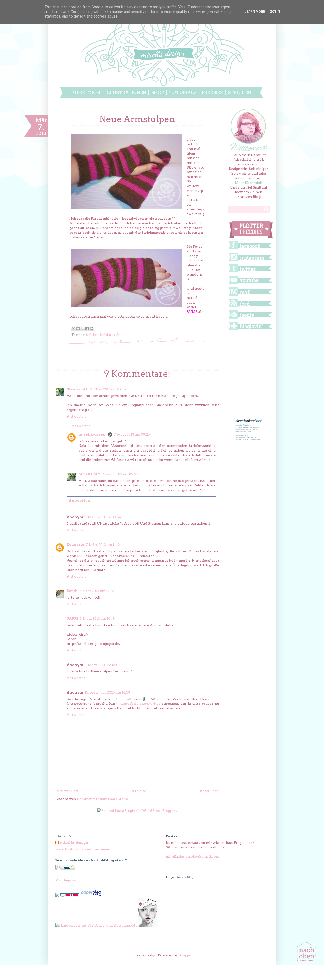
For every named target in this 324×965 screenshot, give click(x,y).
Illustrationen (126, 92)
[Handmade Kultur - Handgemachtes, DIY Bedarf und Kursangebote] (96, 925)
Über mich (86, 92)
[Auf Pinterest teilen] (91, 328)
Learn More (255, 12)
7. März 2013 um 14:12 (96, 591)
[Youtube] (250, 284)
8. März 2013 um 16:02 (102, 665)
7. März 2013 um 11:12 (103, 545)
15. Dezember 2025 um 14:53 (107, 692)
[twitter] (250, 272)
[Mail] (250, 295)
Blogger (185, 955)
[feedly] (250, 318)
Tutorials (184, 92)
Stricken (239, 92)
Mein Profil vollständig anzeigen (82, 849)
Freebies (212, 92)
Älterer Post (207, 791)
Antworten (76, 416)
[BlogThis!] (78, 328)
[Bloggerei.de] (69, 896)
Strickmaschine (112, 335)
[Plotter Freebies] (250, 238)
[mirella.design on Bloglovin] (147, 925)
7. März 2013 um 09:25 (132, 434)
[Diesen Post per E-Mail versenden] (73, 328)
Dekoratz (75, 545)
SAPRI (72, 618)
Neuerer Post (67, 791)
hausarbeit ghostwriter (140, 703)
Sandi (72, 591)
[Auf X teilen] (82, 328)
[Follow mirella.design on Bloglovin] (250, 330)
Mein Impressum (68, 880)
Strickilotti (78, 389)
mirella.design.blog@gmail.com (192, 856)
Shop (157, 92)
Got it (275, 12)
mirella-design (93, 434)
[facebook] (250, 249)
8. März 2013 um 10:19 (97, 618)
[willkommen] (248, 150)
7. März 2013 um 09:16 (108, 389)
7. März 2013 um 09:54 (103, 517)
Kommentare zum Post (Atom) (102, 799)
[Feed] (250, 307)
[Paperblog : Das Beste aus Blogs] (91, 896)
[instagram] (250, 261)
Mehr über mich (248, 183)
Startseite (138, 791)
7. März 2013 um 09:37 (120, 474)
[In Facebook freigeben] (87, 328)
